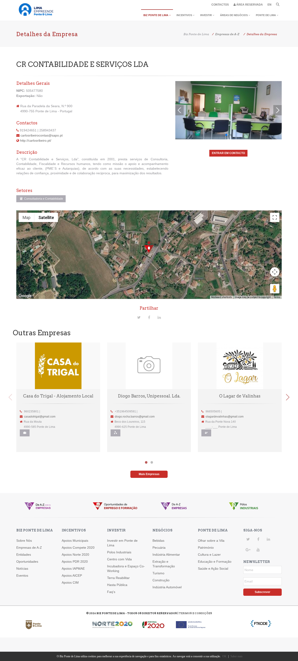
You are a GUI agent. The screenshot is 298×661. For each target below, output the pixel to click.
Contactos (220, 4)
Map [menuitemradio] (26, 217)
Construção (160, 580)
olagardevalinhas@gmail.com (225, 416)
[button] (149, 247)
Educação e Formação (214, 561)
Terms (277, 297)
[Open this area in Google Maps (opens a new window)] (25, 296)
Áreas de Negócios (234, 15)
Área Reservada (249, 4)
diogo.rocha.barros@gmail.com (135, 416)
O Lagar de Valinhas (240, 396)
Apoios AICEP (72, 575)
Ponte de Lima (266, 15)
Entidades (23, 554)
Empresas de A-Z (29, 547)
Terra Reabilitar (118, 578)
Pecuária (159, 547)
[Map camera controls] (274, 272)
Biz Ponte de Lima (156, 15)
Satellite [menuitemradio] (46, 217)
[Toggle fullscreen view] (274, 217)
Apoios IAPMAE (73, 568)
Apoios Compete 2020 (78, 547)
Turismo (158, 573)
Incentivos (184, 15)
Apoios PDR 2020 (75, 561)
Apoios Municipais (75, 540)
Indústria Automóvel (167, 587)
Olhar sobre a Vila (211, 540)
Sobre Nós (24, 540)
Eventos (22, 575)
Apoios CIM (70, 582)
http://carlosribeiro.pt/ (35, 140)
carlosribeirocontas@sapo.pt (41, 135)
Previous (10, 397)
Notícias (22, 568)
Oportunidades (27, 561)
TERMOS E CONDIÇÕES (195, 613)
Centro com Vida (119, 559)
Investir (206, 15)
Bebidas (158, 540)
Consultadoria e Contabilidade (43, 198)
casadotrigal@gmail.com (39, 416)
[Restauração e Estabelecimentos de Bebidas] (206, 432)
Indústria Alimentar (166, 554)
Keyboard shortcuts (221, 297)
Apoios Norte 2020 (75, 554)
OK (224, 656)
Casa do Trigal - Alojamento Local (58, 396)
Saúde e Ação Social (213, 568)
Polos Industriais (119, 552)
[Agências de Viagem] (25, 432)
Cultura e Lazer (209, 554)
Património (206, 547)
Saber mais (236, 656)
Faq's (111, 592)
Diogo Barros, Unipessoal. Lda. (149, 396)
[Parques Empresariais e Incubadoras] (115, 432)
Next (287, 397)
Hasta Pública (117, 585)
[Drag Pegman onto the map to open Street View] (274, 288)
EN (269, 4)
